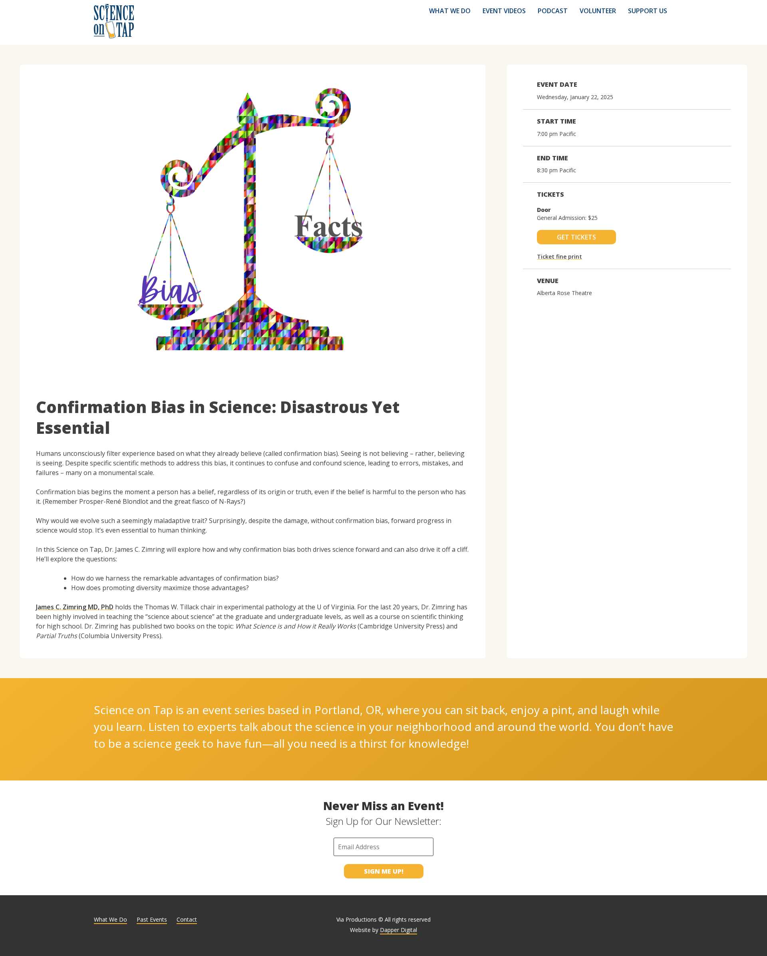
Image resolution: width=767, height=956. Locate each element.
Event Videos (504, 10)
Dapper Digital (398, 930)
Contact (187, 919)
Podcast (553, 10)
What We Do (450, 10)
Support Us (647, 10)
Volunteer (598, 10)
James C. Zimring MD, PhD (74, 607)
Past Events (152, 919)
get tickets (576, 237)
